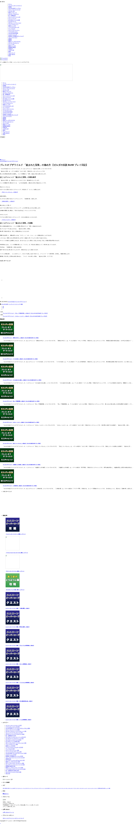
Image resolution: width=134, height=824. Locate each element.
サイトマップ (11, 52)
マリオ (74, 788)
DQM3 (10, 7)
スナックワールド (12, 37)
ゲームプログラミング (27, 788)
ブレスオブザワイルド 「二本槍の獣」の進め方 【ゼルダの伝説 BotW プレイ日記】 (20, 485)
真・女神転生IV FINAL (12, 770)
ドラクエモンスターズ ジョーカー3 (15, 769)
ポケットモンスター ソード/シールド (16, 743)
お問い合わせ (11, 54)
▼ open (2, 137)
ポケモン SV (11, 11)
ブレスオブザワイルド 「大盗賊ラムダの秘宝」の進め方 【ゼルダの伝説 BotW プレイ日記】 (22, 464)
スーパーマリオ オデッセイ (13, 751)
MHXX (10, 40)
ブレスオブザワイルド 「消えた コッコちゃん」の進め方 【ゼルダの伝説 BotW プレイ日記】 (22, 443)
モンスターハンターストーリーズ (15, 764)
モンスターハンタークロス (13, 772)
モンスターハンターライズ (13, 740)
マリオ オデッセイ (13, 31)
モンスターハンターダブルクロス (15, 760)
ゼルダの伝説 (4, 304)
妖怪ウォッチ (105, 788)
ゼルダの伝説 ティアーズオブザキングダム (18, 728)
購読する (6, 793)
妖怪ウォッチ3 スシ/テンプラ (14, 767)
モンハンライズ (12, 18)
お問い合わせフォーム (8, 812)
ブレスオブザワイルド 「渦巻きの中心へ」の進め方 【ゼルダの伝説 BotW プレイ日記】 (21, 337)
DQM (8, 788)
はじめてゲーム (12, 21)
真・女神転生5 (12, 15)
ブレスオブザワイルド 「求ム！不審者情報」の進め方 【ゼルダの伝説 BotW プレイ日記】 (25, 313)
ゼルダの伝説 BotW (13, 33)
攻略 (21, 304)
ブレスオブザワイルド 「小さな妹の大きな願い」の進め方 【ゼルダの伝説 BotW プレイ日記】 (22, 380)
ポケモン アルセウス (13, 14)
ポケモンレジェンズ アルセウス (15, 734)
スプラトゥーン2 (12, 34)
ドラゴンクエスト (53, 788)
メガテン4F (11, 50)
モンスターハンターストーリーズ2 (16, 737)
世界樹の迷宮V (12, 47)
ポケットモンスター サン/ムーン (15, 763)
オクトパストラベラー (14, 30)
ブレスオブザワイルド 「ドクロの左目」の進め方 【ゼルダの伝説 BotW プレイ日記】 (20, 358)
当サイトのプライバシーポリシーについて (13, 818)
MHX (9, 51)
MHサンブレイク (12, 12)
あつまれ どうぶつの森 (14, 20)
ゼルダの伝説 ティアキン (14, 8)
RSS (9, 55)
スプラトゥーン (41, 788)
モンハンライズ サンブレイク (14, 732)
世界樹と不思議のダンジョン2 (16, 36)
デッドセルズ (11, 28)
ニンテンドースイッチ (14, 304)
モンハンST (11, 44)
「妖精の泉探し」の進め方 (8, 201)
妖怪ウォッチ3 (12, 46)
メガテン (77, 788)
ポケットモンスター (69, 788)
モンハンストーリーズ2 (14, 17)
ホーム (10, 4)
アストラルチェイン (13, 24)
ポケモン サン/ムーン (13, 43)
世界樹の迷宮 (100, 788)
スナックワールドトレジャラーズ (15, 757)
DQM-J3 (10, 48)
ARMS (10, 39)
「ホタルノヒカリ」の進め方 (8, 219)
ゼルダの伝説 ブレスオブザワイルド (17, 301)
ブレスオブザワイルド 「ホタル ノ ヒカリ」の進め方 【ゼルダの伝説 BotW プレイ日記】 (25, 316)
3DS (3, 788)
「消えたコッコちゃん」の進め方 (9, 192)
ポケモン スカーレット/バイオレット (16, 731)
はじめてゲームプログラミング (14, 738)
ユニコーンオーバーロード (15, 5)
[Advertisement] (67, 148)
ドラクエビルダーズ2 (13, 27)
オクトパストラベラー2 (14, 9)
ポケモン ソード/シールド (14, 23)
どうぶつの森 (12, 788)
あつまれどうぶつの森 (13, 741)
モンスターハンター (83, 788)
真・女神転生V (11, 735)
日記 (8, 773)
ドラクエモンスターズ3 (13, 727)
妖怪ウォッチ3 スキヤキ (14, 41)
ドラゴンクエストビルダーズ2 (14, 747)
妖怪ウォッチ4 (12, 25)
